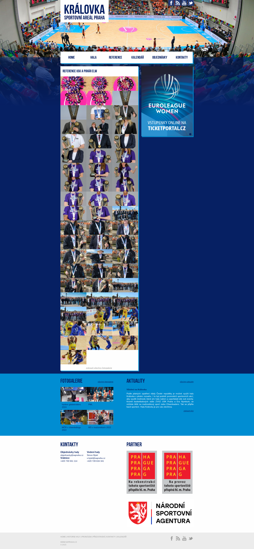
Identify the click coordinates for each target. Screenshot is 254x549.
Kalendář (137, 57)
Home (71, 57)
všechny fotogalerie (105, 382)
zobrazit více (189, 411)
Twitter (191, 3)
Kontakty (182, 57)
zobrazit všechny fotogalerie (99, 368)
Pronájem (86, 537)
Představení (99, 537)
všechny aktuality (187, 382)
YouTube (184, 3)
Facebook (171, 3)
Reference (115, 57)
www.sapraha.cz (68, 542)
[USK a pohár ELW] (73, 83)
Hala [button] (93, 57)
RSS (178, 3)
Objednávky (159, 57)
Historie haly (73, 537)
